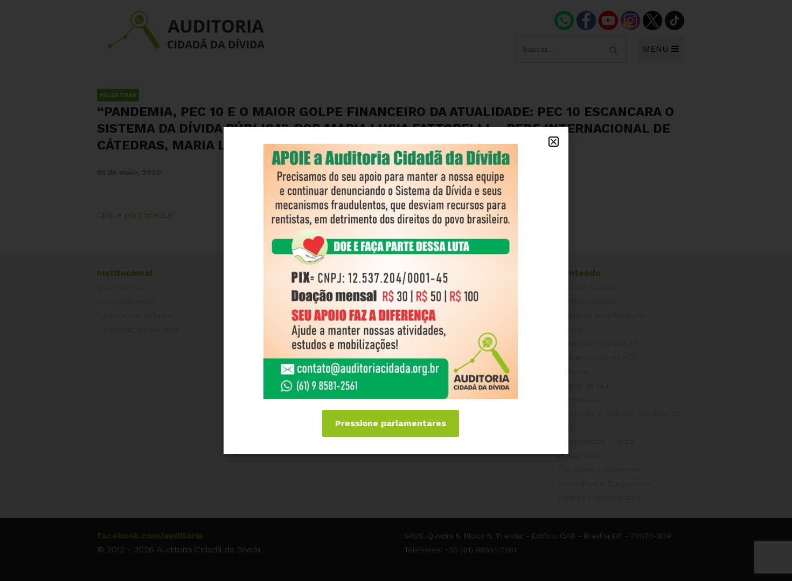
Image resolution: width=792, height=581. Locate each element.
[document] (396, 290)
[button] (554, 142)
